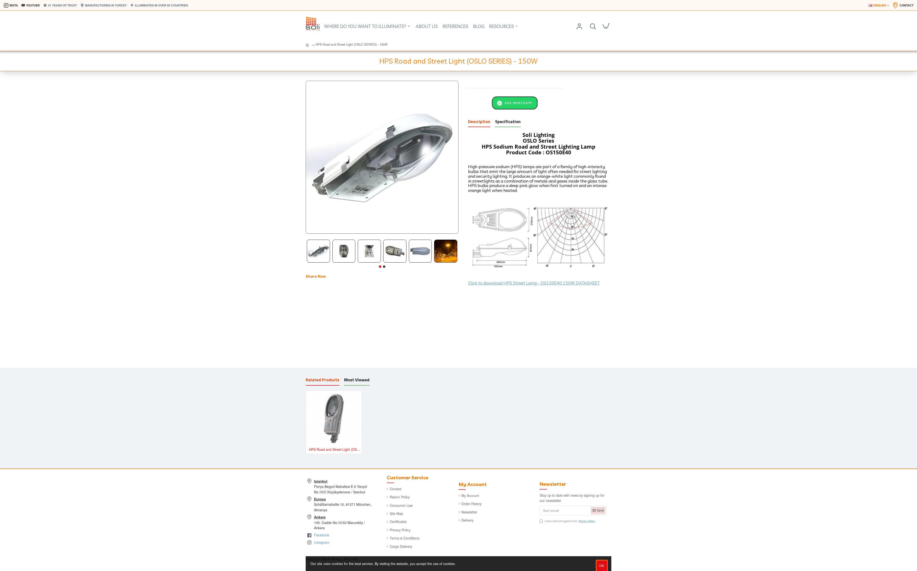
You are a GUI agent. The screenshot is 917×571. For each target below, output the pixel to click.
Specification (508, 122)
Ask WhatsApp (518, 103)
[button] (380, 266)
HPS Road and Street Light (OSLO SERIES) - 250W (335, 449)
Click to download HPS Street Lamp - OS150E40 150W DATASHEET (534, 283)
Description (479, 122)
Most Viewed (356, 380)
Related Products (322, 380)
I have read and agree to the (569, 521)
